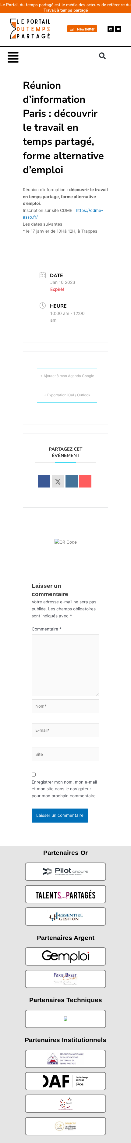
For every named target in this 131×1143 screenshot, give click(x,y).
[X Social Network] (58, 481)
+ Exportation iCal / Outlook (67, 395)
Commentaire (47, 629)
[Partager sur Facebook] (44, 481)
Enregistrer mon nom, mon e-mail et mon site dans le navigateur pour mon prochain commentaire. (64, 789)
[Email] (85, 481)
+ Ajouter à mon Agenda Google (67, 375)
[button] (50, 56)
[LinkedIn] (72, 481)
